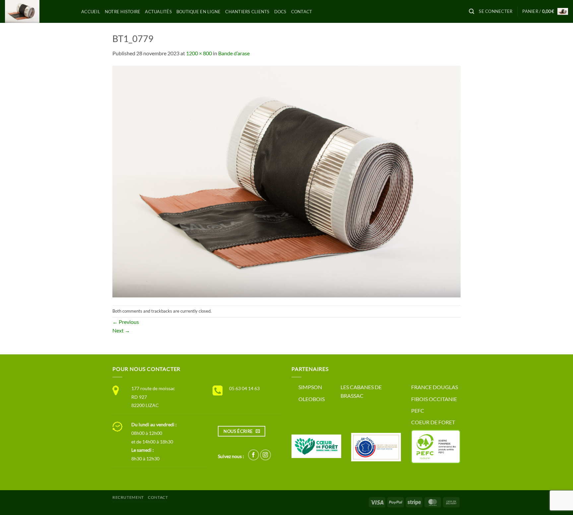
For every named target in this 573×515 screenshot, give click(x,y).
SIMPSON (310, 387)
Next (121, 330)
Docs (280, 11)
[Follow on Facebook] (253, 454)
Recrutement (128, 497)
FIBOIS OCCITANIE (434, 399)
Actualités (158, 11)
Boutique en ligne (198, 11)
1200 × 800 (199, 53)
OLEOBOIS (311, 399)
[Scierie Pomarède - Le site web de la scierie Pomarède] (38, 11)
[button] (471, 11)
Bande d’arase (234, 53)
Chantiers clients (247, 11)
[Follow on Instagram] (265, 454)
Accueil (90, 11)
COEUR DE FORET (433, 422)
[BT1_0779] (286, 181)
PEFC (417, 410)
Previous (125, 322)
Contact (301, 11)
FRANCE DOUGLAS (434, 387)
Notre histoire (123, 11)
